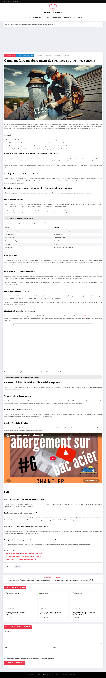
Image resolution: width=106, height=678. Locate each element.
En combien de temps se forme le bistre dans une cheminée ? (24, 556)
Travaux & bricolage (28, 55)
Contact (38, 674)
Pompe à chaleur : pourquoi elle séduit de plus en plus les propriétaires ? (50, 613)
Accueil (31, 674)
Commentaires (7, 631)
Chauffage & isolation (10, 55)
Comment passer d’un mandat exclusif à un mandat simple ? (28, 580)
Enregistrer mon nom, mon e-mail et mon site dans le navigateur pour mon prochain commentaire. (30, 658)
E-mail (54, 647)
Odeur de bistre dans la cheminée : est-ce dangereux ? (22, 559)
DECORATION (69, 18)
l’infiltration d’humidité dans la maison (88, 316)
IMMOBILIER (37, 18)
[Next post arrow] (101, 579)
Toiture (19, 55)
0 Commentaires (66, 55)
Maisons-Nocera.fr (53, 12)
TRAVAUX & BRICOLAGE (53, 18)
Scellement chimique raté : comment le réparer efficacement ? (16, 613)
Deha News (43, 608)
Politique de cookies (61, 674)
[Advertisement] (53, 38)
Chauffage (39, 55)
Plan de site (73, 674)
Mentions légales (48, 674)
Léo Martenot (48, 55)
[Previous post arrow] (4, 579)
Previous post (47, 577)
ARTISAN (79, 18)
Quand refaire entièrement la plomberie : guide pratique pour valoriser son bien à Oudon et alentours (84, 613)
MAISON (27, 18)
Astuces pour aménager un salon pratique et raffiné (74, 580)
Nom (5, 647)
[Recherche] (102, 18)
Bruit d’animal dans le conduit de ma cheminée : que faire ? (24, 553)
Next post (57, 577)
